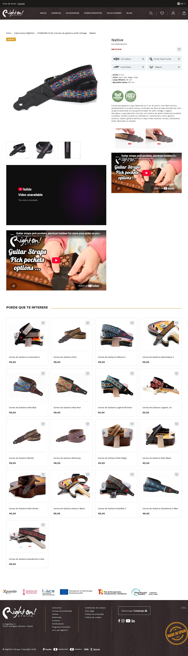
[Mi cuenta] (171, 13)
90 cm (129, 80)
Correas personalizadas (62, 611)
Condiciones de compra (95, 608)
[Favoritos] (160, 13)
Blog (129, 13)
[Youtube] (128, 620)
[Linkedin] (133, 620)
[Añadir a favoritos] (179, 49)
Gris (125, 77)
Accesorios (72, 13)
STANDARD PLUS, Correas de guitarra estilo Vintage (62, 33)
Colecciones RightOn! (24, 33)
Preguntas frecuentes (61, 627)
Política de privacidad (94, 614)
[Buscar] (151, 13)
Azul (120, 77)
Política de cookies (93, 617)
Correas (56, 13)
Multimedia (56, 617)
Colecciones (114, 13)
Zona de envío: (9, 4)
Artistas (55, 614)
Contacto (56, 621)
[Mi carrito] (182, 13)
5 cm (121, 75)
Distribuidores (58, 624)
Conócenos (57, 608)
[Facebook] (119, 620)
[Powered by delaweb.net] (184, 607)
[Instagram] (123, 620)
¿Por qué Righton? (60, 630)
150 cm (131, 82)
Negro (130, 77)
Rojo (136, 77)
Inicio (43, 13)
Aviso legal (89, 611)
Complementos (93, 13)
